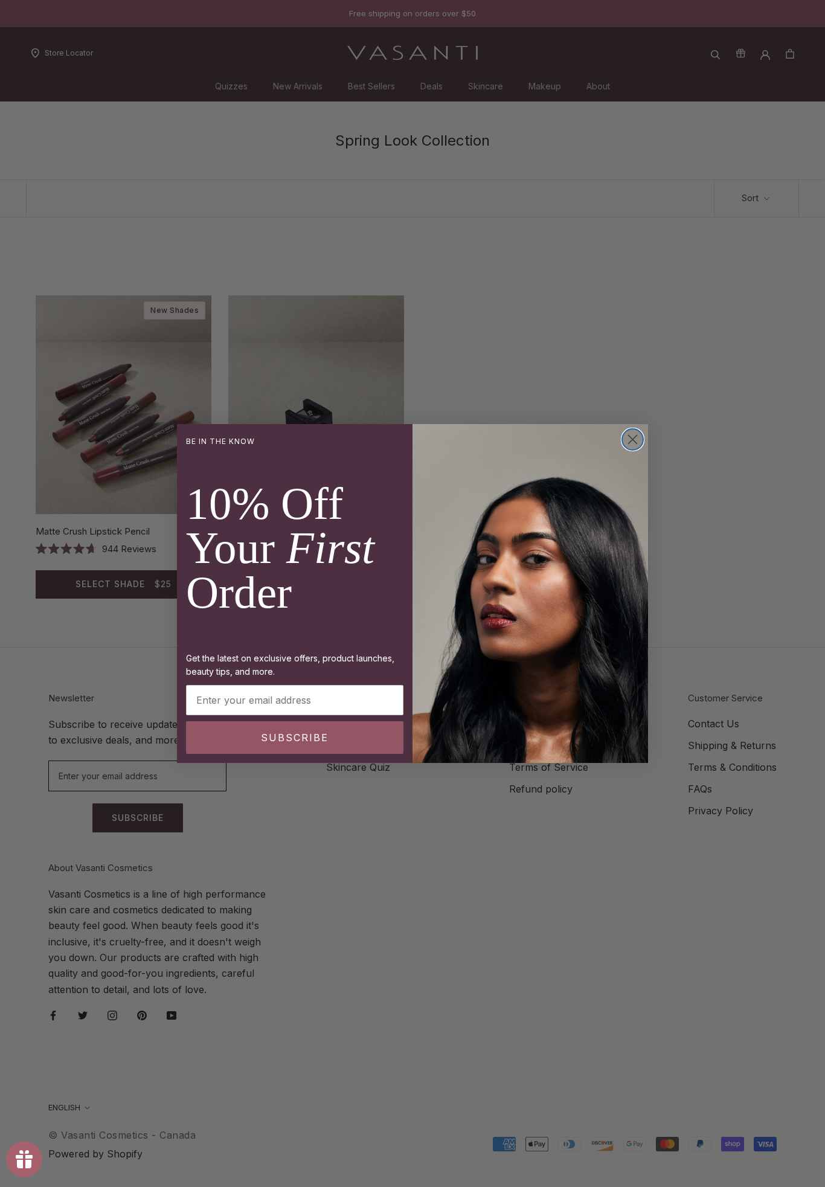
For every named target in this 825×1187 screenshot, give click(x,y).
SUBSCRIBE (295, 738)
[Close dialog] (632, 439)
